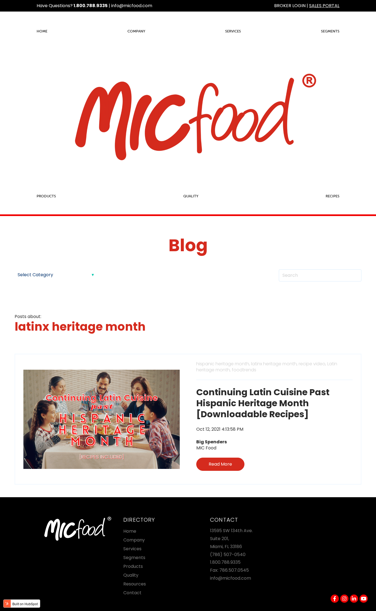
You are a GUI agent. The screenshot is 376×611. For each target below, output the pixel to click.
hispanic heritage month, (223, 364)
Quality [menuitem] (190, 196)
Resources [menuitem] (134, 584)
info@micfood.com (131, 5)
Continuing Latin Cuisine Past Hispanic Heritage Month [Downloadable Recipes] (262, 403)
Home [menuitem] (42, 31)
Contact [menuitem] (132, 593)
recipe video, (312, 364)
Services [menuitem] (233, 31)
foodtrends (244, 370)
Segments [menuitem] (330, 31)
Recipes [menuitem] (332, 196)
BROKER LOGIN (290, 5)
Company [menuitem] (136, 31)
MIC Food (206, 448)
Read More (220, 464)
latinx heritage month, (274, 364)
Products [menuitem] (46, 196)
